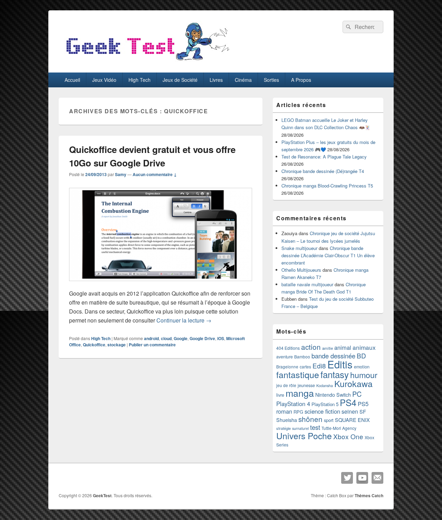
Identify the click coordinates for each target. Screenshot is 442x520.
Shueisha (286, 419)
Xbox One (348, 436)
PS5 (363, 403)
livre (280, 395)
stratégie (283, 428)
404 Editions (288, 348)
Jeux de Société (180, 79)
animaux (364, 347)
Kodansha (324, 385)
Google (181, 338)
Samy (120, 174)
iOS (220, 338)
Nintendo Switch (333, 394)
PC (357, 394)
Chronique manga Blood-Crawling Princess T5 (327, 185)
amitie (327, 348)
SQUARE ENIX (352, 419)
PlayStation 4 (293, 403)
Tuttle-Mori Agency (338, 428)
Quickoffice (94, 344)
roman (284, 411)
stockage (116, 344)
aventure (284, 357)
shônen (310, 419)
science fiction (322, 411)
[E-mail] (377, 478)
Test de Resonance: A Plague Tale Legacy (324, 156)
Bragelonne (287, 366)
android (151, 338)
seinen (350, 411)
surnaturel (300, 428)
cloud (166, 338)
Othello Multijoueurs (301, 270)
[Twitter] (347, 478)
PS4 (348, 402)
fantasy (334, 374)
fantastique (297, 374)
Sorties (271, 79)
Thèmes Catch (369, 495)
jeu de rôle (286, 385)
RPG (298, 411)
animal (342, 347)
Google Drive (202, 338)
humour (363, 375)
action (311, 346)
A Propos (301, 79)
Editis (340, 364)
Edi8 (319, 365)
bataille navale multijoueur (307, 284)
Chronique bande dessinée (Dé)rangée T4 (322, 171)
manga (300, 392)
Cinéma (243, 79)
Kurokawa (353, 383)
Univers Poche (304, 436)
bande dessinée (333, 355)
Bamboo (302, 356)
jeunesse (306, 385)
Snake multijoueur (299, 248)
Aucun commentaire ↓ (155, 174)
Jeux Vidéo (104, 79)
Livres (216, 79)
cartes (305, 366)
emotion (361, 367)
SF (362, 411)
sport (329, 420)
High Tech (139, 79)
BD (361, 355)
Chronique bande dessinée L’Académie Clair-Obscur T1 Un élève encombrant (328, 255)
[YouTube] (362, 478)
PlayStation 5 (324, 404)
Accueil (72, 79)
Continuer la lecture (183, 320)
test (315, 427)
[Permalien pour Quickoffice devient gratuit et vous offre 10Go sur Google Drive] (160, 284)
